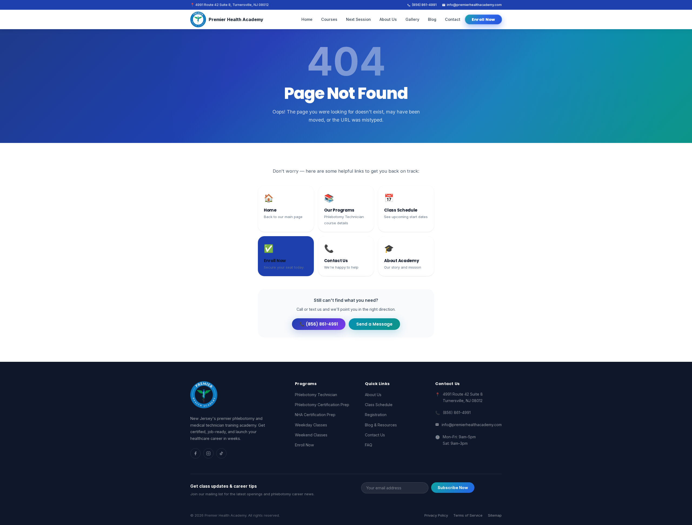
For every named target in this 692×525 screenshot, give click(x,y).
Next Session (358, 19)
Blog (432, 19)
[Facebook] (195, 453)
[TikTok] (221, 453)
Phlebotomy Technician (316, 394)
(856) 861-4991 (424, 5)
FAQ (368, 445)
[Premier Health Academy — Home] (203, 394)
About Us (388, 19)
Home (306, 19)
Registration (376, 414)
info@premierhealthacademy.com (474, 5)
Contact (452, 19)
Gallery (412, 19)
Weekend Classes (311, 435)
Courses (329, 19)
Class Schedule (378, 404)
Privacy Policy (436, 515)
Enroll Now (483, 19)
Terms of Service (468, 515)
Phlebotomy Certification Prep (322, 404)
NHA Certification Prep (315, 414)
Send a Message (374, 324)
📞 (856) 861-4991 (319, 324)
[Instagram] (208, 453)
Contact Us (375, 435)
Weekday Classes (311, 425)
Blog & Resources (381, 425)
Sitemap (495, 515)
